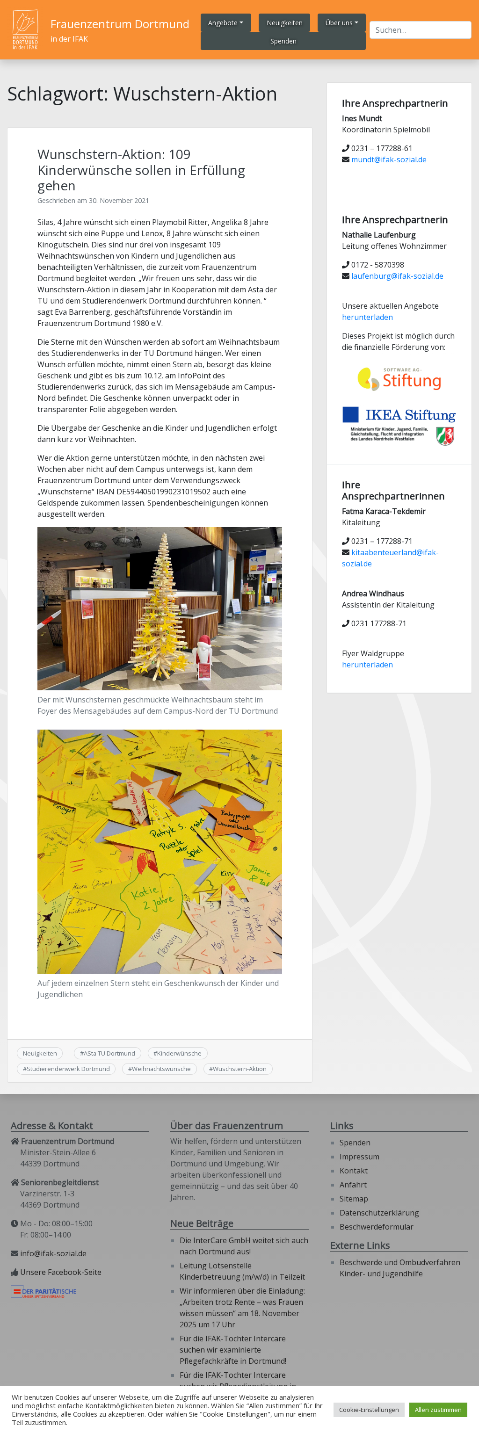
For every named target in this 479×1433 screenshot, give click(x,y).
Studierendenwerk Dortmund (68, 1068)
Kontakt (354, 1170)
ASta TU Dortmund (109, 1053)
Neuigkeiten (40, 1053)
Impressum (359, 1156)
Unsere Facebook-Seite (61, 1272)
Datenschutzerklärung (379, 1213)
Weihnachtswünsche (161, 1068)
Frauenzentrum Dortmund (120, 23)
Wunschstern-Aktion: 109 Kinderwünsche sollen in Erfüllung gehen (141, 169)
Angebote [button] (223, 22)
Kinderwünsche (179, 1053)
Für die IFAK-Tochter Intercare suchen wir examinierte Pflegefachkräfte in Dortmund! (233, 1349)
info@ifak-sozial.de (53, 1253)
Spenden (355, 1142)
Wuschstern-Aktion (240, 1068)
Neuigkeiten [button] (285, 22)
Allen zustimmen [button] (438, 1409)
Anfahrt (353, 1185)
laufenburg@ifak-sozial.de (397, 276)
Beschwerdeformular (377, 1227)
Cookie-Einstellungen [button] (369, 1409)
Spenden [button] (283, 40)
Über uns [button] (339, 22)
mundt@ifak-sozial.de (389, 159)
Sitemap (354, 1199)
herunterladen (367, 317)
